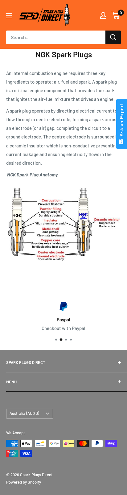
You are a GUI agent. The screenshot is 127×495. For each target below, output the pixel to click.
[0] (116, 15)
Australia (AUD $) (24, 413)
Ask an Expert (121, 121)
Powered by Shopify (23, 482)
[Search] (113, 37)
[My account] (103, 15)
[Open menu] (9, 15)
